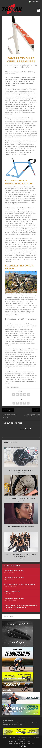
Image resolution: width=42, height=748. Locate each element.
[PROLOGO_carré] (17, 646)
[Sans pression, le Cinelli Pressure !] (21, 35)
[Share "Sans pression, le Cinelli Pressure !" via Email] (29, 395)
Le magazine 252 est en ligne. (14, 570)
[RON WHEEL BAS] (21, 734)
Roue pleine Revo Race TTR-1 (21, 470)
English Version (35, 1)
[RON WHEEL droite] (17, 681)
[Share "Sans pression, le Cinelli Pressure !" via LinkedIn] (25, 395)
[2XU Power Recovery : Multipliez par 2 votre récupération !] (21, 542)
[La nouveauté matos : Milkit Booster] (21, 485)
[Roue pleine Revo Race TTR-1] (21, 457)
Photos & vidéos (26, 741)
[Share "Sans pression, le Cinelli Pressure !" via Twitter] (17, 395)
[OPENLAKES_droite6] (21, 714)
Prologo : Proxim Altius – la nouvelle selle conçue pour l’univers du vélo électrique (20, 606)
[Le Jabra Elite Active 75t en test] (21, 513)
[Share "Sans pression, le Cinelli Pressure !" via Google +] (21, 395)
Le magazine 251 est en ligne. (14, 577)
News (11, 741)
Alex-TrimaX (14, 65)
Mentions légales (24, 737)
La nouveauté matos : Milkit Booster (21, 498)
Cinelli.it (16, 387)
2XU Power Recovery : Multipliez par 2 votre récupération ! (21, 555)
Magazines (30, 743)
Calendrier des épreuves (16, 743)
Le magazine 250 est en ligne (14, 599)
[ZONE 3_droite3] (21, 703)
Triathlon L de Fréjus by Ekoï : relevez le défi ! (19, 584)
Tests (16, 741)
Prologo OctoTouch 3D (12, 591)
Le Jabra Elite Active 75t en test (21, 526)
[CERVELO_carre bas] (17, 671)
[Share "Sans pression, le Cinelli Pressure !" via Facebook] (13, 395)
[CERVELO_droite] (17, 691)
